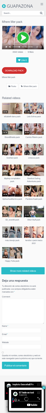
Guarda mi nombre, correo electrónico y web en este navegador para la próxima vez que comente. (22, 357)
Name (5, 326)
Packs (13, 86)
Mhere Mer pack (30, 86)
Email (5, 334)
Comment (6, 296)
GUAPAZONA (19, 6)
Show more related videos (23, 270)
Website (5, 342)
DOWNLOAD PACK (14, 70)
